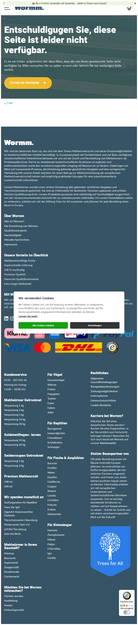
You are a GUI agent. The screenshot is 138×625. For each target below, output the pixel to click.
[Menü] (133, 592)
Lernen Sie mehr (28, 316)
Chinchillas (53, 548)
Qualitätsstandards (15, 230)
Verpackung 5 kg (14, 414)
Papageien (53, 394)
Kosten (8, 605)
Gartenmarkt (11, 576)
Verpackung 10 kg (14, 419)
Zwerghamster (56, 534)
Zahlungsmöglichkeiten (104, 391)
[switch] (127, 612)
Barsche (52, 463)
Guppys (52, 486)
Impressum (10, 244)
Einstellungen (94, 325)
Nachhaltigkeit (12, 235)
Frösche (52, 504)
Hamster (52, 530)
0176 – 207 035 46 (15, 380)
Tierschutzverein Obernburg (20, 520)
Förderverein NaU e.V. (17, 524)
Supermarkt (11, 562)
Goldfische (53, 481)
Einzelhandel (11, 571)
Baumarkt (10, 558)
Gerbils (51, 495)
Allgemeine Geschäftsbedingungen (104, 380)
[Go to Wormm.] (5, 103)
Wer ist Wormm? (14, 221)
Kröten (51, 509)
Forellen (52, 467)
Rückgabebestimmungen (105, 386)
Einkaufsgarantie (14, 609)
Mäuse (51, 539)
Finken (51, 389)
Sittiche (51, 384)
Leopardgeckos (56, 433)
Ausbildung (11, 600)
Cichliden (53, 500)
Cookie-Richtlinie (101, 405)
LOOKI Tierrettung (15, 529)
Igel (49, 553)
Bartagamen (54, 428)
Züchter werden (13, 596)
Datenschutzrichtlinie (103, 400)
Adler (50, 412)
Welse (51, 472)
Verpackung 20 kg (14, 424)
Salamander (54, 514)
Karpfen (52, 477)
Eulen (50, 403)
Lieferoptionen (99, 395)
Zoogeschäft (11, 567)
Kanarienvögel (55, 380)
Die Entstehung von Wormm (21, 226)
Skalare (51, 491)
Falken (51, 407)
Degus (51, 544)
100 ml (8, 481)
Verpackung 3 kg (14, 410)
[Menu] (8, 8)
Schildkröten (54, 442)
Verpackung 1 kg (14, 405)
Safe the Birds (12, 533)
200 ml (8, 486)
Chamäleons (54, 437)
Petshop (9, 553)
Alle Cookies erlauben (43, 325)
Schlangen (53, 447)
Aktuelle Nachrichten (16, 239)
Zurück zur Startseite (24, 83)
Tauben (51, 398)
